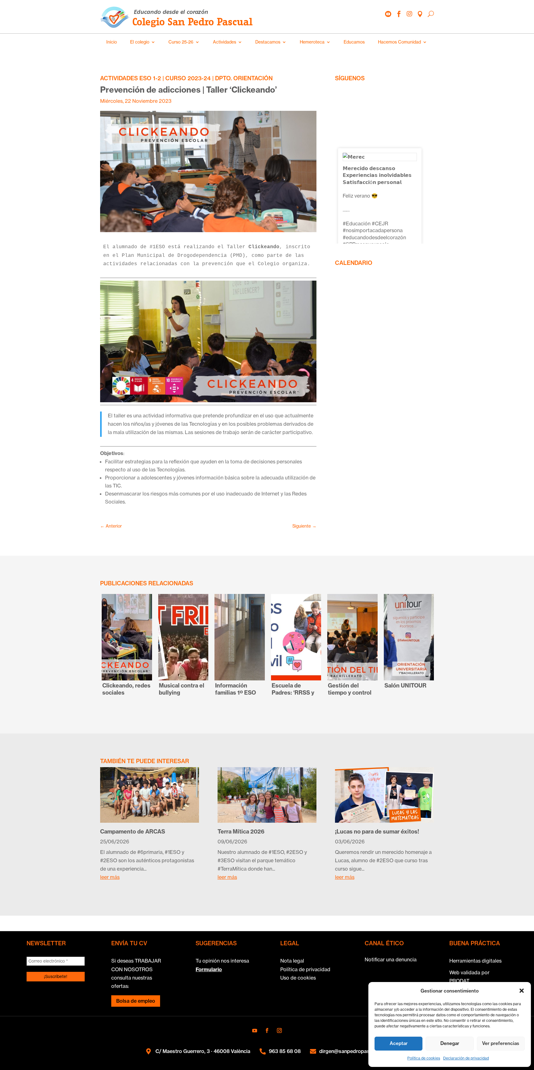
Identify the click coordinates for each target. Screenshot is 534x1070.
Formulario (209, 969)
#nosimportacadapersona (373, 230)
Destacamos (267, 42)
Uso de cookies (298, 978)
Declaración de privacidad (466, 1058)
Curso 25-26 (180, 42)
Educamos (354, 42)
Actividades (224, 42)
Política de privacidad (305, 969)
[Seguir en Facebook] (267, 1030)
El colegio (139, 42)
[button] (522, 991)
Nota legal (292, 961)
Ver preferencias (500, 1043)
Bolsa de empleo (135, 1001)
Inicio (111, 42)
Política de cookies (423, 1058)
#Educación (357, 223)
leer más (110, 877)
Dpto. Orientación (244, 78)
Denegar (449, 1043)
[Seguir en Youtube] (255, 1030)
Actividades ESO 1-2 (130, 78)
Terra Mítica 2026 (241, 831)
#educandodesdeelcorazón (374, 237)
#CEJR (380, 223)
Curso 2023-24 (188, 78)
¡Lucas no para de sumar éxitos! (377, 831)
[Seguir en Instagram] (279, 1030)
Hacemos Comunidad (399, 42)
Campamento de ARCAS (132, 831)
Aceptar (399, 1043)
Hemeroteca (312, 42)
